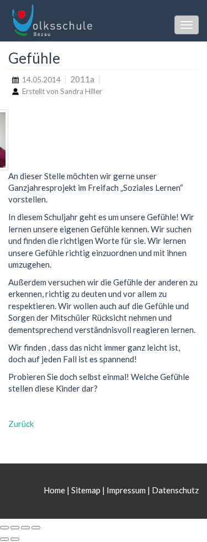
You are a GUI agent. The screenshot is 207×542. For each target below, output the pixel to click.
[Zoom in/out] (35, 527)
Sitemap (85, 490)
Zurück (21, 424)
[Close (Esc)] (4, 527)
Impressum (126, 490)
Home (55, 490)
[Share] (14, 527)
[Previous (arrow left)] (4, 539)
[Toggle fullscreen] (25, 527)
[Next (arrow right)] (14, 539)
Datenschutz (175, 490)
